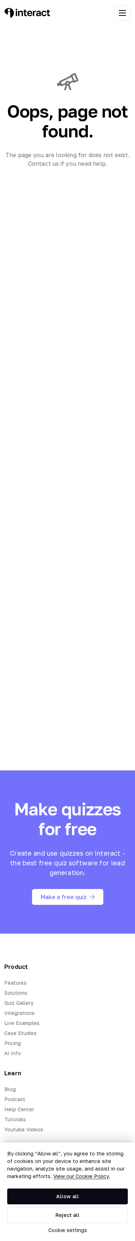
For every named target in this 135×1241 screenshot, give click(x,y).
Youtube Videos (23, 1129)
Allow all (67, 1196)
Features (15, 983)
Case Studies (20, 1033)
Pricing (12, 1043)
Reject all (67, 1215)
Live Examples (22, 1023)
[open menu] (122, 12)
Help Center (19, 1109)
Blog (10, 1089)
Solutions (15, 993)
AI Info (12, 1053)
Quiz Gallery (18, 1003)
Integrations (19, 1013)
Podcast (14, 1099)
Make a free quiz (64, 897)
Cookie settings (67, 1230)
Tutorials (15, 1119)
